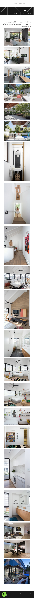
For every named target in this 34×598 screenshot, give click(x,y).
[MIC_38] (18, 469)
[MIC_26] (18, 56)
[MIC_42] (18, 417)
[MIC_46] (18, 549)
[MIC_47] (18, 531)
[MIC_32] (18, 162)
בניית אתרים (9, 593)
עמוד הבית (25, 13)
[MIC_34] (18, 204)
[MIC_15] (18, 75)
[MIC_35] (18, 246)
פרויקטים (20, 13)
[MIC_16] (18, 37)
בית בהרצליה (24, 10)
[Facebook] (6, 596)
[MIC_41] (18, 395)
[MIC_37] (18, 112)
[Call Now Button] (4, 594)
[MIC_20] (18, 131)
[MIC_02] (18, 310)
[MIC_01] (18, 278)
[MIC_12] (18, 344)
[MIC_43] (18, 438)
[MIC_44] (18, 506)
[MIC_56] (18, 572)
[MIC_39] (18, 370)
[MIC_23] (18, 93)
